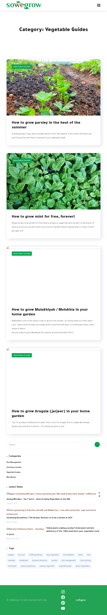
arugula (11, 555)
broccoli (21, 555)
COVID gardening (35, 555)
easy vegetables (52, 555)
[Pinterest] (63, 603)
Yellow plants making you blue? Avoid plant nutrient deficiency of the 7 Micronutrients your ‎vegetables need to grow (53, 531)
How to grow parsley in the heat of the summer (46, 125)
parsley (54, 561)
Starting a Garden (14, 467)
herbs (80, 555)
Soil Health (12, 566)
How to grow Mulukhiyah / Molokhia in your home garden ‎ (50, 312)
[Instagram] (63, 592)
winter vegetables (83, 566)
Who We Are (11, 477)
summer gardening (28, 566)
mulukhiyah (23, 561)
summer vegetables (47, 566)
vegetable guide (65, 566)
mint (89, 555)
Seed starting (85, 561)
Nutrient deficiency (39, 561)
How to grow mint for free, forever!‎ (43, 217)
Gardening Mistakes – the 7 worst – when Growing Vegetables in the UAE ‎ (53, 496)
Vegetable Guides (22, 67)
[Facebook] (63, 597)
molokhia (11, 561)
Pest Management (14, 462)
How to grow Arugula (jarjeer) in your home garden (51, 414)
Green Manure (68, 555)
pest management (69, 561)
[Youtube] (63, 608)
